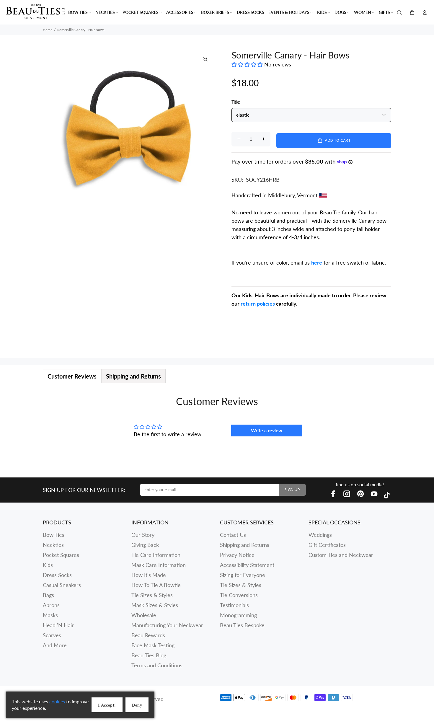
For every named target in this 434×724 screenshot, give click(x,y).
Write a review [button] (266, 430)
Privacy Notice (237, 555)
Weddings (320, 534)
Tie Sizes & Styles (152, 595)
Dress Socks (57, 575)
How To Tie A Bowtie (156, 585)
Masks (50, 615)
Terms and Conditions (156, 665)
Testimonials (234, 605)
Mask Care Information (158, 565)
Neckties (53, 545)
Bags (48, 595)
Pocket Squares (61, 555)
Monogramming (238, 615)
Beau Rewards (148, 635)
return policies (258, 303)
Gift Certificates (327, 545)
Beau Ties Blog (148, 655)
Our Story (142, 534)
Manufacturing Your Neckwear (167, 625)
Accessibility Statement (247, 565)
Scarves (52, 635)
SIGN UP (292, 490)
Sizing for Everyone (242, 575)
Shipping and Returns (244, 545)
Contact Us (233, 534)
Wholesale (143, 615)
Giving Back (145, 545)
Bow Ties (53, 534)
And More (55, 645)
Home (47, 29)
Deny (137, 705)
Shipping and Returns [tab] (133, 376)
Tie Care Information (155, 555)
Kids (48, 565)
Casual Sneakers (62, 585)
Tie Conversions (239, 595)
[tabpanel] (217, 420)
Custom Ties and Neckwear (341, 555)
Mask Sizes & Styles (154, 605)
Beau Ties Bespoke (242, 625)
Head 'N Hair (58, 625)
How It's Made (148, 575)
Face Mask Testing (152, 645)
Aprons (51, 605)
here (316, 262)
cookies (57, 701)
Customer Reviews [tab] (72, 376)
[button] (247, 64)
